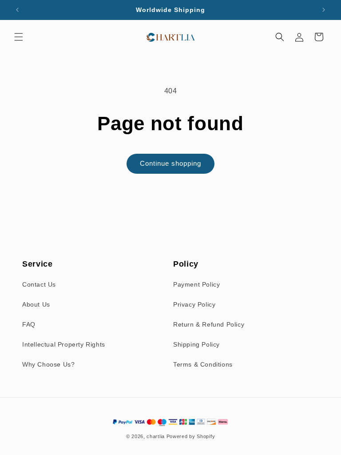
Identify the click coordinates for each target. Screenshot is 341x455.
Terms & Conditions (203, 364)
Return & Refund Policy (208, 324)
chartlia (156, 436)
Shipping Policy (196, 344)
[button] (18, 37)
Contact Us (39, 284)
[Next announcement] (323, 10)
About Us (36, 304)
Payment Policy (196, 284)
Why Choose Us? (48, 364)
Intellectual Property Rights (63, 344)
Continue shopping (170, 163)
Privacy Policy (194, 304)
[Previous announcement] (17, 10)
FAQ (29, 324)
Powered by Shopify (191, 436)
